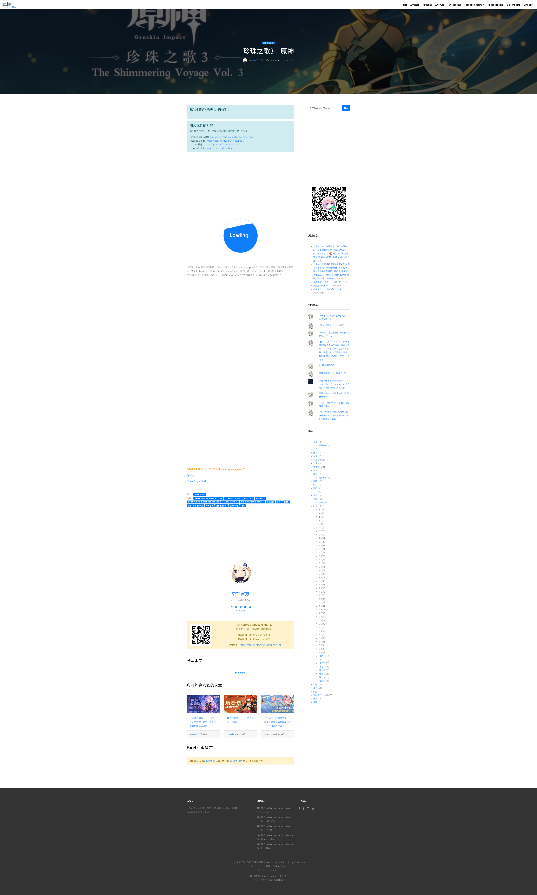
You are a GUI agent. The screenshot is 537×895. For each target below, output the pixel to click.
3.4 (320, 570)
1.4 (320, 509)
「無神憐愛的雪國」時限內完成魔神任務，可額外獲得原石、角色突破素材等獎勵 (333, 415)
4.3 (320, 598)
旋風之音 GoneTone (276, 866)
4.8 (320, 616)
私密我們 (210, 760)
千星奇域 (317, 459)
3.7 (320, 580)
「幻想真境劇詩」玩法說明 (331, 324)
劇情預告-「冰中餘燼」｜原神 (327, 289)
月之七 (322, 659)
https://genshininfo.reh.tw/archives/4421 (260, 644)
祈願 (315, 684)
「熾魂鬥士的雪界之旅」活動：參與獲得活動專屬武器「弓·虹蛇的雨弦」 (277, 721)
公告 (315, 449)
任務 (315, 441)
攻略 (315, 481)
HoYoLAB (240, 610)
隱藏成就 (323, 477)
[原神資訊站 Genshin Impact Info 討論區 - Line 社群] (329, 203)
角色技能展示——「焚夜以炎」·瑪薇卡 (240, 719)
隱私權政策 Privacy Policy (263, 876)
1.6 (320, 516)
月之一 (322, 655)
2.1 (320, 527)
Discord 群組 (513, 4)
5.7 (320, 645)
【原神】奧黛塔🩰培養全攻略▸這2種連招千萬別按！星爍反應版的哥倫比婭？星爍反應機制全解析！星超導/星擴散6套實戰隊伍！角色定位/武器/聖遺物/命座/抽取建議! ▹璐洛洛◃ (331, 271)
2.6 (320, 545)
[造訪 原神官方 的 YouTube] (245, 606)
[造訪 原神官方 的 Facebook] (236, 606)
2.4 (320, 538)
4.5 (320, 605)
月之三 (322, 663)
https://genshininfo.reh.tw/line (216, 148)
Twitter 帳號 (454, 4)
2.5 (320, 541)
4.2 (320, 595)
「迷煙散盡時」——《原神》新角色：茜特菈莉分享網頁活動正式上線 (203, 721)
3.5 (320, 573)
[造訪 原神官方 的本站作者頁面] (245, 60)
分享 (315, 452)
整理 (315, 484)
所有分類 (414, 4)
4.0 (320, 588)
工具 (315, 463)
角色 (315, 687)
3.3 (320, 566)
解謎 (315, 691)
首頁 (405, 4)
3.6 (320, 577)
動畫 (315, 456)
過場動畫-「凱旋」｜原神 (325, 281)
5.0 (320, 620)
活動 (315, 498)
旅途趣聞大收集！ (321, 285)
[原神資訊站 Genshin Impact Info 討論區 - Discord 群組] (308, 808)
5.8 (320, 648)
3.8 (320, 584)
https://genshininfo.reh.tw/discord (222, 144)
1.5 (320, 513)
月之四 (322, 680)
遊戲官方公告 (319, 695)
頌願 (315, 702)
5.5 (320, 637)
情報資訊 (317, 466)
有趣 (315, 488)
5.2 (320, 627)
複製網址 (241, 672)
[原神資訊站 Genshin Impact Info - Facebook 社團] (303, 808)
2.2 (320, 530)
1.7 (320, 520)
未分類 (316, 491)
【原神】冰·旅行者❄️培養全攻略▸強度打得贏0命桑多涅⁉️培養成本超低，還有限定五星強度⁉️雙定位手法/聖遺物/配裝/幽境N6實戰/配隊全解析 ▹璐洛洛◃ (331, 253)
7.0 (320, 652)
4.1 (320, 591)
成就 (315, 473)
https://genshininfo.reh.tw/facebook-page (232, 136)
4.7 (320, 613)
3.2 (320, 563)
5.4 (320, 634)
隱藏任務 (323, 445)
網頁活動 (323, 502)
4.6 (320, 609)
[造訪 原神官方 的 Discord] (250, 606)
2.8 (320, 552)
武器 (315, 495)
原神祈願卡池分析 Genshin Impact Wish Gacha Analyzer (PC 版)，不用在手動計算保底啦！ (334, 384)
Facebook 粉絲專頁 (474, 4)
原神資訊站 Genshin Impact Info (270, 862)
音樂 (315, 698)
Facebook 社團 (496, 4)
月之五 (322, 670)
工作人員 (439, 4)
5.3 (320, 630)
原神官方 (255, 60)
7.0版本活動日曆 (326, 365)
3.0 (320, 556)
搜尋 (346, 108)
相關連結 (427, 4)
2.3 (320, 534)
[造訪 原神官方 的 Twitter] (240, 606)
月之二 (322, 666)
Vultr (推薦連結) (275, 879)
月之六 (322, 677)
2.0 (320, 523)
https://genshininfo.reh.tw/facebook (225, 140)
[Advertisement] (240, 180)
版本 (315, 506)
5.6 (320, 641)
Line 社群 (529, 4)
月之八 (322, 673)
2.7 (320, 548)
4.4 (320, 602)
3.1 (320, 559)
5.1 (320, 623)
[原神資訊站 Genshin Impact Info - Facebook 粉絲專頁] (300, 808)
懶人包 (316, 470)
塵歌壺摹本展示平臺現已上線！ (333, 372)
